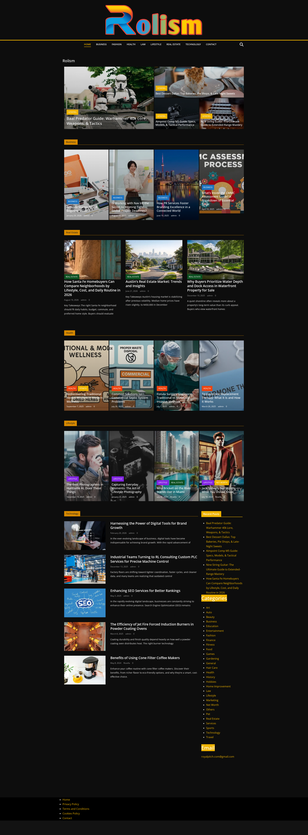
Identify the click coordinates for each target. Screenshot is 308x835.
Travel (210, 737)
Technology (193, 44)
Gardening (212, 658)
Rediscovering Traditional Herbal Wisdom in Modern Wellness (85, 397)
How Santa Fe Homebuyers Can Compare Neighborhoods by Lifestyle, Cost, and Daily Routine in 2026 (92, 288)
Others (210, 709)
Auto (209, 612)
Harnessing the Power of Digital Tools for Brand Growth (148, 525)
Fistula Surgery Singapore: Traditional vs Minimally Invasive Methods (175, 397)
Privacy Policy (71, 804)
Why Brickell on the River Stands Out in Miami (174, 490)
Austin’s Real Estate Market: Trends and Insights (154, 283)
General (72, 112)
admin (86, 215)
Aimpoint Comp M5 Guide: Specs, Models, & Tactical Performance (176, 123)
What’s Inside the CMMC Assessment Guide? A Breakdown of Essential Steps (218, 198)
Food (209, 649)
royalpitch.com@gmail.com (217, 756)
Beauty (210, 617)
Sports (210, 728)
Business (101, 44)
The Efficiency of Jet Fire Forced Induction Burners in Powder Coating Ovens (152, 626)
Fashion (117, 44)
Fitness (83, 388)
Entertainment (215, 631)
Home (87, 44)
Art (208, 607)
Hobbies (211, 681)
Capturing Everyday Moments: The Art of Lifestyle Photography (126, 488)
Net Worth (221, 482)
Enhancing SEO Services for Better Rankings (145, 590)
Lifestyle (156, 44)
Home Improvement (218, 686)
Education (212, 626)
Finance (210, 640)
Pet (208, 714)
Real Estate (173, 44)
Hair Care (212, 668)
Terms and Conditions (76, 809)
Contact (211, 44)
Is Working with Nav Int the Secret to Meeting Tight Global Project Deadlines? (130, 207)
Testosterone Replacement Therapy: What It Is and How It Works (221, 397)
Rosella (173, 497)
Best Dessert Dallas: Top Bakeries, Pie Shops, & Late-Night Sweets (195, 93)
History (210, 677)
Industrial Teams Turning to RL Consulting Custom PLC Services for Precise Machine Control (153, 559)
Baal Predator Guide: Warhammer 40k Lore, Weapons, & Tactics (107, 121)
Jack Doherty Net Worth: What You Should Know (218, 490)
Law (143, 44)
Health (131, 44)
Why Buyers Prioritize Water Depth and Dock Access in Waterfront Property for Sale (215, 286)
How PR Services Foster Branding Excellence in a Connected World (173, 207)
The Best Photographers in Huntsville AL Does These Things (85, 488)
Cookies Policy (71, 813)
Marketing (212, 700)
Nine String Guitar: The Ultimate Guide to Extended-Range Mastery (221, 123)
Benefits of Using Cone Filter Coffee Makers (145, 658)
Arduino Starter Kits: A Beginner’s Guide (82, 209)
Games (210, 654)
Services (211, 723)
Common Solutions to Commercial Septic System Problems (130, 397)
